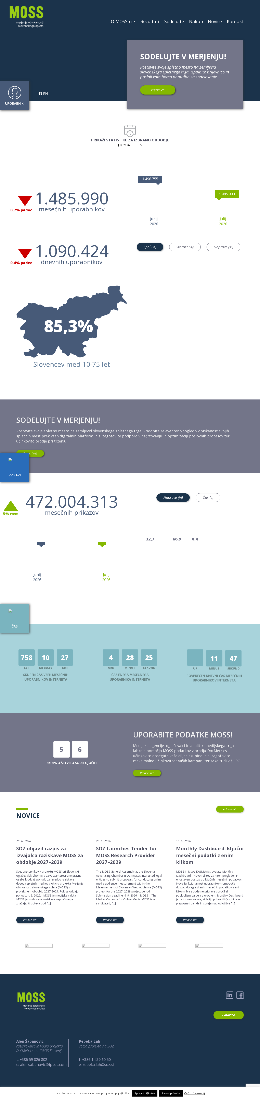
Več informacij (194, 1093)
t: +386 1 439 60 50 (95, 1059)
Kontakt (235, 21)
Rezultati (150, 21)
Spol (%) (150, 246)
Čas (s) (208, 497)
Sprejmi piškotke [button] (145, 1093)
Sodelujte (174, 21)
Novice (215, 21)
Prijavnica (157, 90)
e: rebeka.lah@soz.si (96, 1064)
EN (45, 93)
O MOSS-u (121, 21)
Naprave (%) (223, 246)
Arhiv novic (230, 809)
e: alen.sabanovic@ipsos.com (41, 1064)
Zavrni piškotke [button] (171, 1093)
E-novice (228, 1015)
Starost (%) (185, 246)
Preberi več (30, 453)
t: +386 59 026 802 (31, 1059)
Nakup (196, 21)
